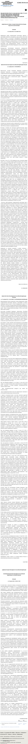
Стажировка (23, 732)
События (14, 734)
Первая (2, 732)
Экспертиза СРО (3, 734)
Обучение (18, 732)
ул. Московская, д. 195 (13, 736)
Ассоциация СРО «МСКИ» (9, 732)
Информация (20, 734)
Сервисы (9, 734)
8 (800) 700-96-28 (22, 2)
